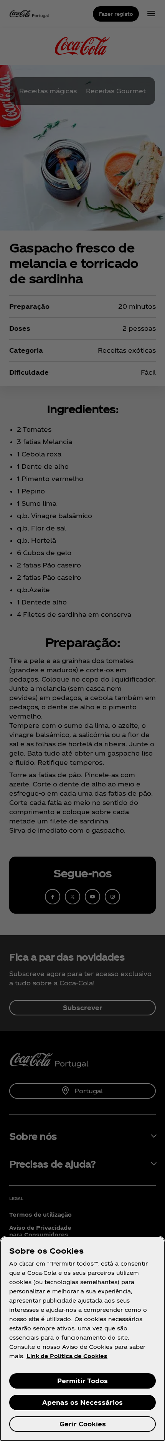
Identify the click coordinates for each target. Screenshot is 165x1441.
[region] (82, 1338)
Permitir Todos (82, 1380)
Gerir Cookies (82, 1424)
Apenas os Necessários (82, 1402)
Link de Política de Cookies (66, 1356)
